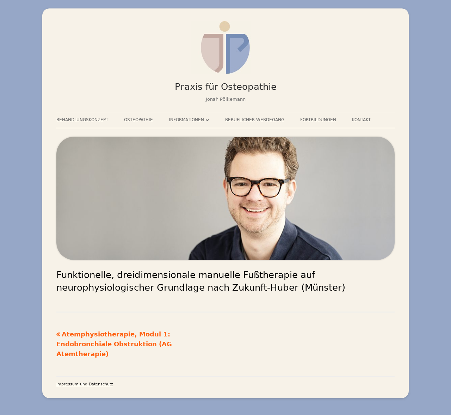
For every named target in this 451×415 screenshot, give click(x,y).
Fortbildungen (318, 119)
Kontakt (361, 119)
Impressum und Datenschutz (84, 384)
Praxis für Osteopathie (226, 86)
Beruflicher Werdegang (254, 119)
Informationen (186, 119)
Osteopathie (138, 119)
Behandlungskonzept (82, 119)
